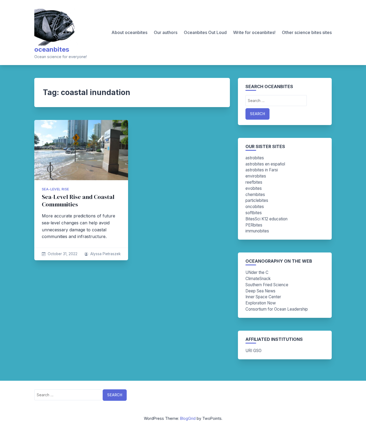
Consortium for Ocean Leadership (276, 309)
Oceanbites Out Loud (205, 32)
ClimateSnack (258, 278)
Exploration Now (260, 302)
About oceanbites (129, 32)
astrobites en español (265, 164)
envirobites (255, 176)
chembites (255, 194)
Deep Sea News (260, 290)
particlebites (256, 200)
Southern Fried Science (266, 284)
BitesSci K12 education (266, 218)
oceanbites (51, 49)
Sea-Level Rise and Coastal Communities (78, 201)
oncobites (254, 206)
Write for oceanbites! (254, 32)
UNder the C (256, 272)
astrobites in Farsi (261, 169)
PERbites (253, 225)
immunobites (257, 230)
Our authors (165, 32)
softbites (253, 212)
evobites (253, 188)
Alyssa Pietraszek (105, 254)
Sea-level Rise (55, 189)
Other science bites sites (307, 32)
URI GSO (253, 350)
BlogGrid (188, 418)
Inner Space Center (263, 296)
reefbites (253, 182)
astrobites (254, 157)
